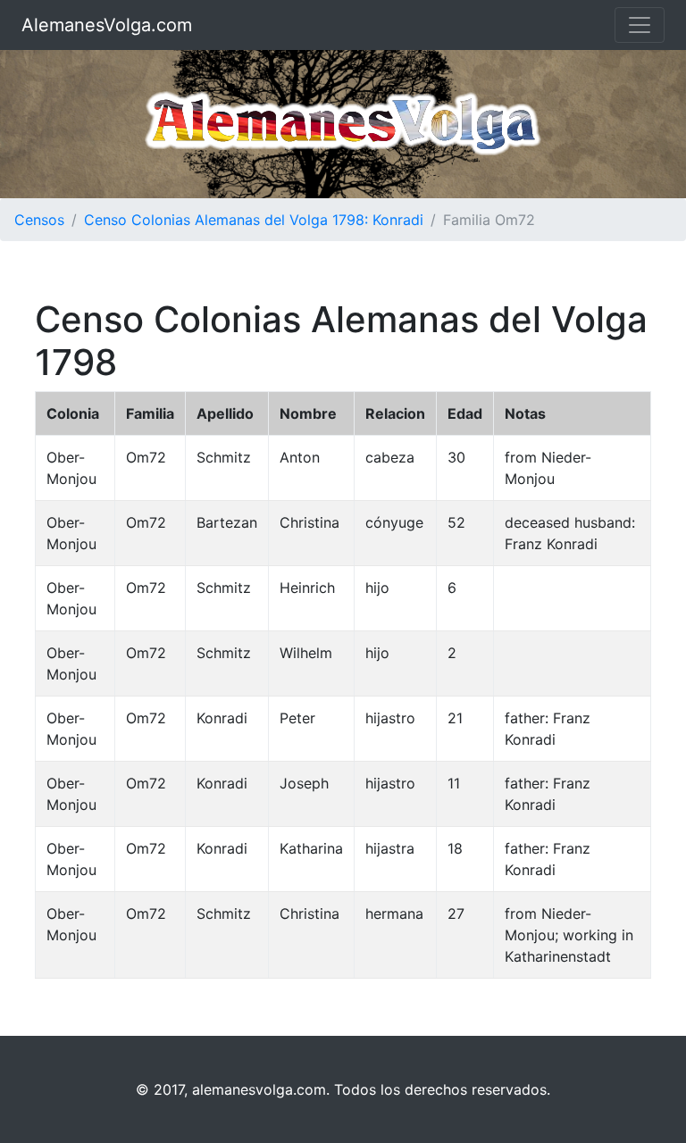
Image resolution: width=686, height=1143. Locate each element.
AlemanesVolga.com (106, 25)
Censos (39, 220)
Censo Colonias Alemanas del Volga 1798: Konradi (253, 220)
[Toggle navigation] (640, 25)
